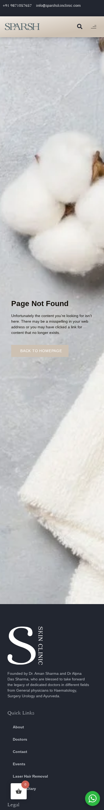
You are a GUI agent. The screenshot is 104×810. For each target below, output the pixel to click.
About (18, 727)
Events (19, 764)
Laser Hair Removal (30, 776)
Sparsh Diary (24, 788)
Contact (20, 751)
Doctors (20, 739)
